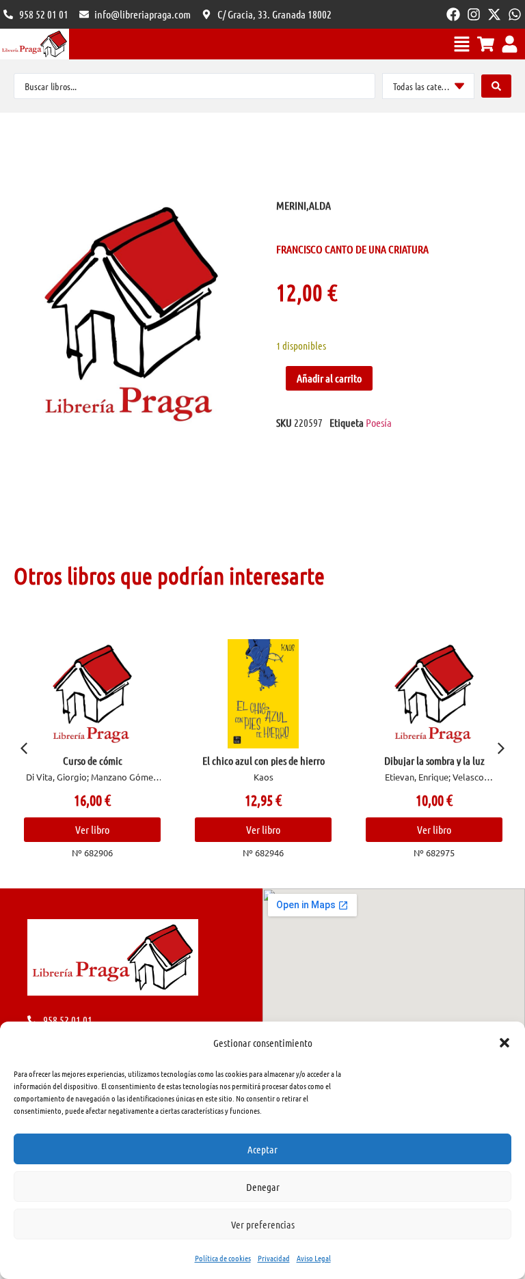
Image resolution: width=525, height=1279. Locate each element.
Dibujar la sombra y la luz (434, 760)
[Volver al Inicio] (34, 44)
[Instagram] (474, 14)
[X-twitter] (494, 14)
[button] (504, 1043)
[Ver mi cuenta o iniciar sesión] (509, 44)
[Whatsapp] (515, 14)
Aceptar (262, 1149)
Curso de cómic (92, 760)
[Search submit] (496, 86)
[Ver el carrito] (485, 44)
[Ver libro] (92, 693)
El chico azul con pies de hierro (263, 760)
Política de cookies (223, 1257)
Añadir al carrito (329, 377)
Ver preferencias (263, 1224)
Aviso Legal (314, 1257)
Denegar (263, 1187)
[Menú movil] (461, 44)
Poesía (379, 422)
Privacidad (274, 1257)
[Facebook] (453, 14)
